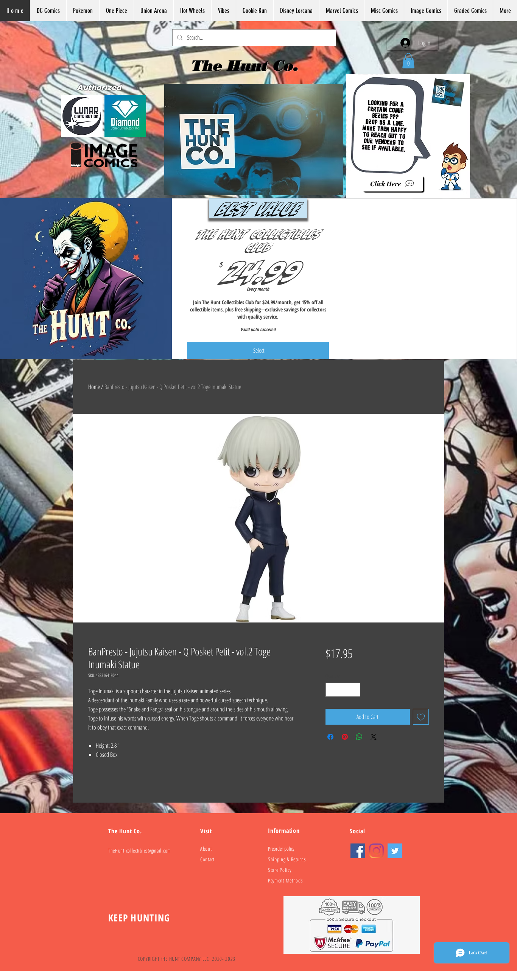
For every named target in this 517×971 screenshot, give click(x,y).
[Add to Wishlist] (421, 717)
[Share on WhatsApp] (359, 736)
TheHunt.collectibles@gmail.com (139, 850)
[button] (408, 60)
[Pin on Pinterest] (344, 736)
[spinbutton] (343, 689)
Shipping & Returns (287, 859)
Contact (207, 859)
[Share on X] (373, 736)
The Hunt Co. (246, 65)
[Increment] (354, 689)
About (206, 848)
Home (94, 387)
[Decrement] (331, 689)
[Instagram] (376, 850)
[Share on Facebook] (330, 736)
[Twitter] (395, 850)
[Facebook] (357, 850)
